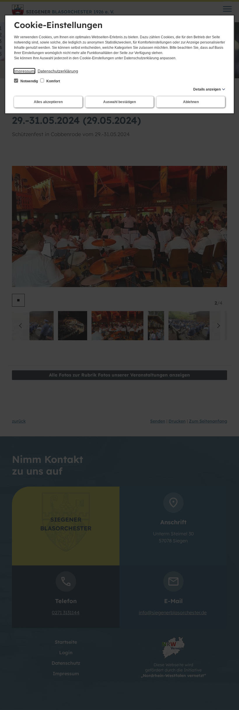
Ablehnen (191, 102)
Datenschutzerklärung (58, 71)
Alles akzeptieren (48, 102)
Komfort (52, 81)
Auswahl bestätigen (119, 102)
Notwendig (29, 81)
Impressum (24, 71)
